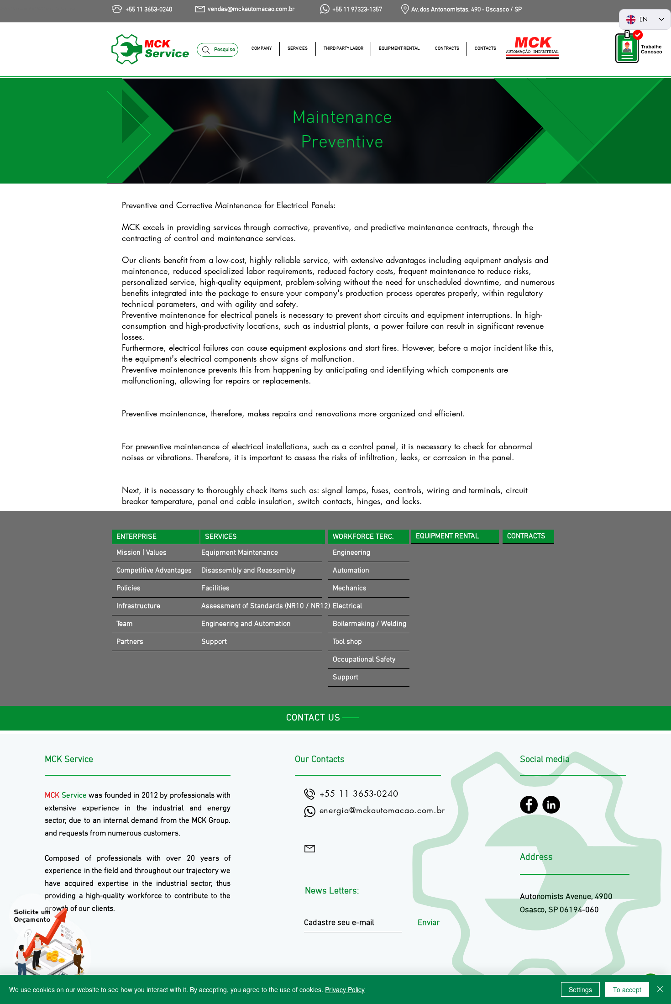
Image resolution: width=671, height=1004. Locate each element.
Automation (351, 570)
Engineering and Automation (246, 624)
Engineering (351, 552)
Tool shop (347, 642)
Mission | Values (141, 552)
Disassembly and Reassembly (248, 570)
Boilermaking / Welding (369, 624)
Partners (129, 642)
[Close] (660, 989)
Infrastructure (138, 606)
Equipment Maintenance (239, 552)
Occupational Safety (364, 659)
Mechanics (350, 588)
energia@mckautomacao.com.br (382, 809)
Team (124, 624)
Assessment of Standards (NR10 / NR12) (261, 606)
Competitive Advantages (154, 570)
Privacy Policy (345, 989)
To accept (627, 989)
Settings (580, 989)
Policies (128, 588)
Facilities (215, 588)
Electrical (347, 606)
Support (214, 642)
